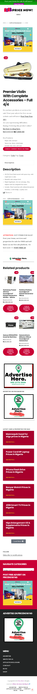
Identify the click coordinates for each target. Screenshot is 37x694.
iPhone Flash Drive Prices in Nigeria (15, 470)
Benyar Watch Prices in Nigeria (18, 488)
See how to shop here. (11, 129)
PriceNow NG (18, 9)
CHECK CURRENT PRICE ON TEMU (17, 149)
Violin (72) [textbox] (18, 570)
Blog (5, 669)
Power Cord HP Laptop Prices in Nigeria (17, 453)
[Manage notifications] (32, 689)
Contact (6, 666)
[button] (18, 541)
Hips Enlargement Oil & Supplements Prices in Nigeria (18, 525)
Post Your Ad (19, 4)
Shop (5, 672)
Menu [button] (18, 15)
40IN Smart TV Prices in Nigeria (18, 506)
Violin (13, 155)
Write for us (8, 659)
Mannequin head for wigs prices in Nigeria (17, 435)
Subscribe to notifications (12, 555)
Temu (21, 155)
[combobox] (18, 569)
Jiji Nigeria (26, 684)
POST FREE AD (20, 248)
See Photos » (10, 442)
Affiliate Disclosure (11, 662)
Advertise (7, 656)
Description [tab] (9, 163)
